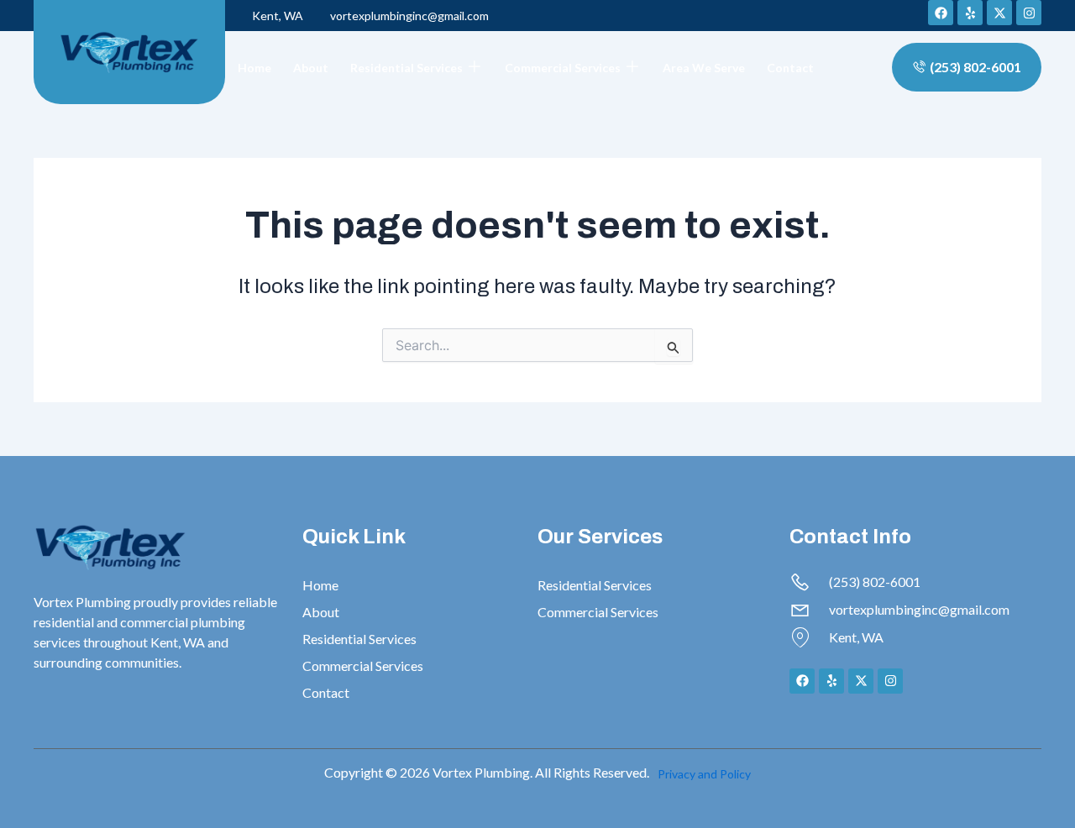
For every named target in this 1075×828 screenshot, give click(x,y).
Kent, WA (277, 15)
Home (254, 67)
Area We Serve (704, 67)
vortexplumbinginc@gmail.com (409, 15)
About (310, 67)
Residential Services (406, 67)
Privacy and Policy (704, 774)
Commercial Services (563, 67)
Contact (790, 67)
